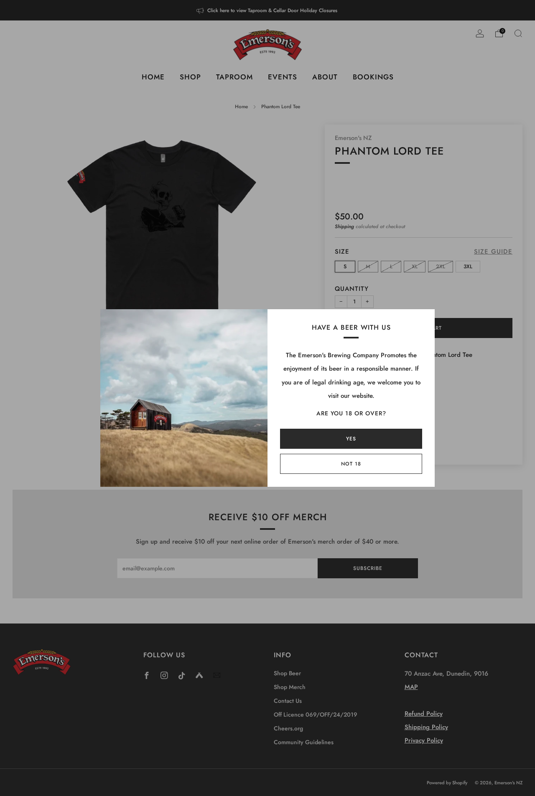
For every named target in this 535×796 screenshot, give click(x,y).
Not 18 (351, 464)
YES (351, 439)
